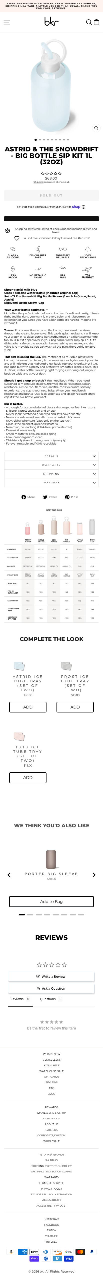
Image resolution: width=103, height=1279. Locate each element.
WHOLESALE (51, 1141)
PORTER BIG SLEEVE (51, 874)
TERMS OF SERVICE (51, 1183)
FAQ (51, 1088)
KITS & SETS (51, 1065)
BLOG (51, 1093)
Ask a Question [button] (53, 988)
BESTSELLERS (51, 1059)
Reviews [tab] (17, 999)
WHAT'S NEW (51, 1054)
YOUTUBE (51, 1236)
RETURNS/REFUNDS (51, 1154)
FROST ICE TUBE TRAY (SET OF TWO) (75, 683)
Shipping (39, 182)
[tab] (22, 914)
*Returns (51, 482)
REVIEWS (52, 1082)
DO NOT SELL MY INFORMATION (51, 1194)
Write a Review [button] (54, 976)
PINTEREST (51, 1241)
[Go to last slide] (9, 875)
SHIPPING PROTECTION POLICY (52, 1166)
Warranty (51, 464)
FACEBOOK (51, 1224)
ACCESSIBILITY (51, 1200)
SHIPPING (51, 1160)
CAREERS (52, 1130)
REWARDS (51, 1107)
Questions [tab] (48, 999)
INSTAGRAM (51, 1219)
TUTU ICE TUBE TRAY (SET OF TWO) (27, 754)
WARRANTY (51, 1177)
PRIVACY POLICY (51, 1188)
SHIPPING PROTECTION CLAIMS (51, 1171)
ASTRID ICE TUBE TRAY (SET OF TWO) (28, 683)
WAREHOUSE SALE (51, 1071)
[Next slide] (94, 875)
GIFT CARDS (51, 1076)
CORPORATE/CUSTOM (52, 1135)
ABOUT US (51, 1124)
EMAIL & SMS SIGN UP (51, 1112)
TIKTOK (51, 1230)
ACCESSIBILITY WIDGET (51, 1205)
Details (51, 456)
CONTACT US (51, 1118)
